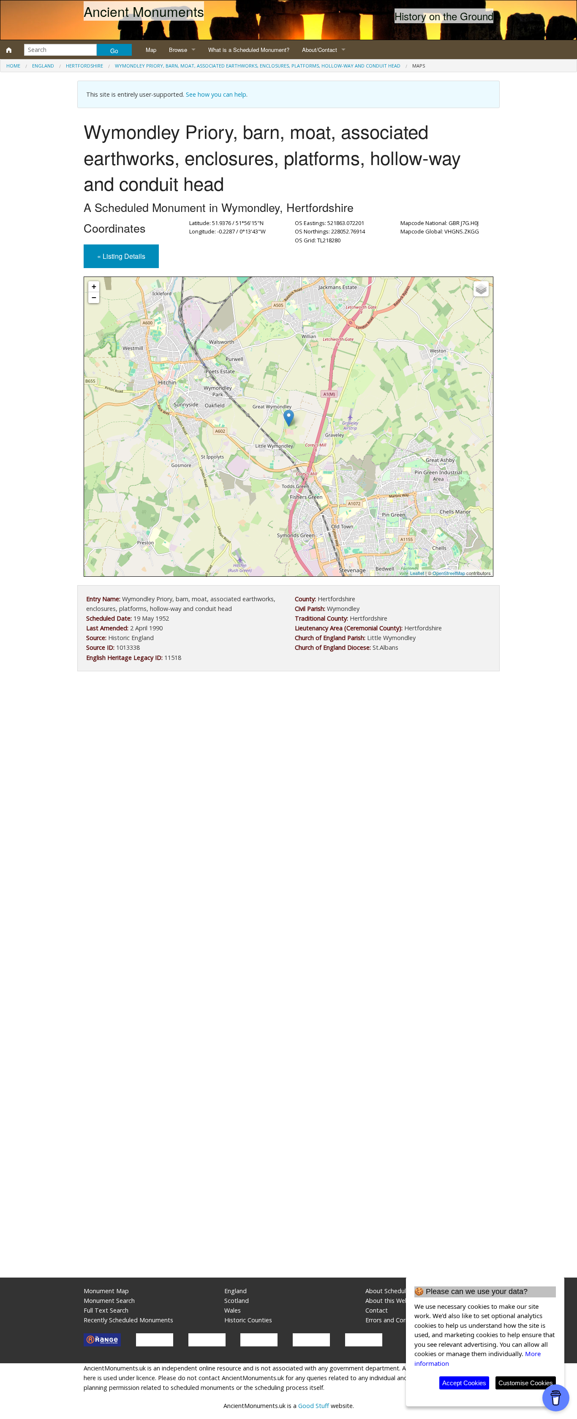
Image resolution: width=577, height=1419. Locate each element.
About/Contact (319, 50)
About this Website (392, 1301)
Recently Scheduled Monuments (128, 1320)
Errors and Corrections (396, 1320)
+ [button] (94, 286)
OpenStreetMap (449, 573)
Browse (178, 50)
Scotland (236, 1301)
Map (151, 50)
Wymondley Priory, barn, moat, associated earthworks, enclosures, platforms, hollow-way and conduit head (257, 65)
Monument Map (106, 1291)
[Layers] (481, 288)
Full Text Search (106, 1310)
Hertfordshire (84, 65)
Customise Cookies (525, 1382)
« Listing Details (121, 256)
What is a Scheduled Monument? (248, 50)
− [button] (94, 297)
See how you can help (216, 94)
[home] (9, 50)
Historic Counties (248, 1320)
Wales (232, 1310)
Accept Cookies (464, 1382)
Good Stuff (313, 1406)
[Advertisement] (288, 747)
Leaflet (417, 573)
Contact (376, 1310)
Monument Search (109, 1301)
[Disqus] (288, 930)
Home (13, 65)
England (43, 65)
